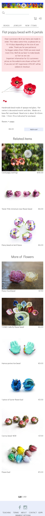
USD (25, 496)
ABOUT (24, 512)
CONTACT (33, 512)
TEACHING (6, 512)
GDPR (40, 512)
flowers (5, 121)
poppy (12, 121)
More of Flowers (22, 257)
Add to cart (34, 129)
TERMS (16, 512)
